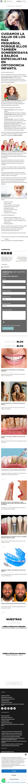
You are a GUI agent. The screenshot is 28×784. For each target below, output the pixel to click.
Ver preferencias (14, 779)
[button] (26, 754)
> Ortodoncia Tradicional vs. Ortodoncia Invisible (11, 731)
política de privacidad (15, 325)
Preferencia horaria (6, 303)
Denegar (14, 775)
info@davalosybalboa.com (7, 751)
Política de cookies (7, 782)
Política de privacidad (15, 782)
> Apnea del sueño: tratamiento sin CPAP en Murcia (12, 743)
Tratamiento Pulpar (5, 700)
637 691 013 (9, 1)
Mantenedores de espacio (6, 697)
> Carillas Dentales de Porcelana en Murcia (10, 745)
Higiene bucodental (5, 695)
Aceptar (14, 771)
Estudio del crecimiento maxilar (8, 699)
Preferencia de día (6, 296)
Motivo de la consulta (7, 309)
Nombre (4, 279)
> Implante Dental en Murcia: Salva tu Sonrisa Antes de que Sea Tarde (13, 742)
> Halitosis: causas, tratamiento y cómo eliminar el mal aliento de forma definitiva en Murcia (12, 739)
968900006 (23, 1)
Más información (14, 683)
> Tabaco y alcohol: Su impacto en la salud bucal (11, 734)
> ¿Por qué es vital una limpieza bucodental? (10, 736)
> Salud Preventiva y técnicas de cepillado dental (11, 733)
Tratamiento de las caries (6, 702)
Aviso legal (23, 782)
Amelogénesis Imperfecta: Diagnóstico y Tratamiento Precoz (12, 704)
